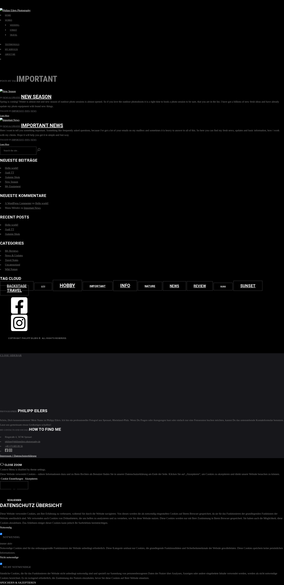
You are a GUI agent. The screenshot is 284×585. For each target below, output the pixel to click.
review (200, 286)
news (33, 111)
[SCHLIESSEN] (14, 485)
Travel (13, 35)
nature (150, 286)
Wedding (14, 25)
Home (8, 15)
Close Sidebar (11, 355)
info (27, 111)
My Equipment (13, 186)
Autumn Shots (12, 177)
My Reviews (11, 250)
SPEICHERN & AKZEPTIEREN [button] (18, 582)
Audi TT (9, 172)
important (18, 111)
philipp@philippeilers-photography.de (22, 441)
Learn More (4, 116)
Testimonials (12, 44)
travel (14, 290)
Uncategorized (12, 264)
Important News (42, 125)
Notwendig (11, 537)
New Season (36, 96)
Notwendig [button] (6, 527)
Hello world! (11, 168)
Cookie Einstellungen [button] (12, 478)
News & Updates (12, 98)
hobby (67, 285)
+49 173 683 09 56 (14, 446)
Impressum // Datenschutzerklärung (18, 456)
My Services (11, 49)
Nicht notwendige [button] (9, 557)
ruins (223, 286)
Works (8, 20)
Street (13, 30)
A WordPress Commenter (18, 203)
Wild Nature (11, 269)
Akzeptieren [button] (31, 478)
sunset (248, 285)
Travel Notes (11, 260)
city (43, 286)
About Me (10, 54)
